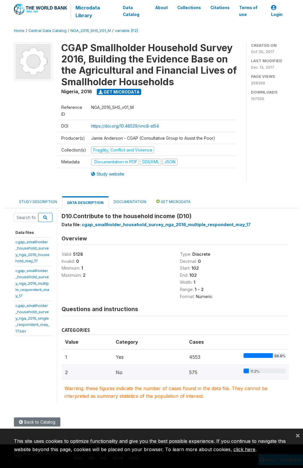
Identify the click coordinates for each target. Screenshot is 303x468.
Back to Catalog (39, 421)
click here (244, 449)
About (161, 7)
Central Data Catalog (47, 30)
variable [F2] (126, 30)
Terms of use (248, 11)
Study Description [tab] (38, 202)
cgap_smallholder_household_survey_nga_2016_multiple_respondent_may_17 (32, 283)
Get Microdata (121, 91)
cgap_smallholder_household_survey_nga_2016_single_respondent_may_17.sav (32, 318)
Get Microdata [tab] (175, 202)
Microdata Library (87, 11)
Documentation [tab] (130, 202)
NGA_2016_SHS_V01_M (90, 30)
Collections (189, 7)
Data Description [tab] (85, 202)
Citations (220, 7)
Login (277, 14)
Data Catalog (131, 11)
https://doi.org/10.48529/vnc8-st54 (125, 125)
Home (19, 30)
